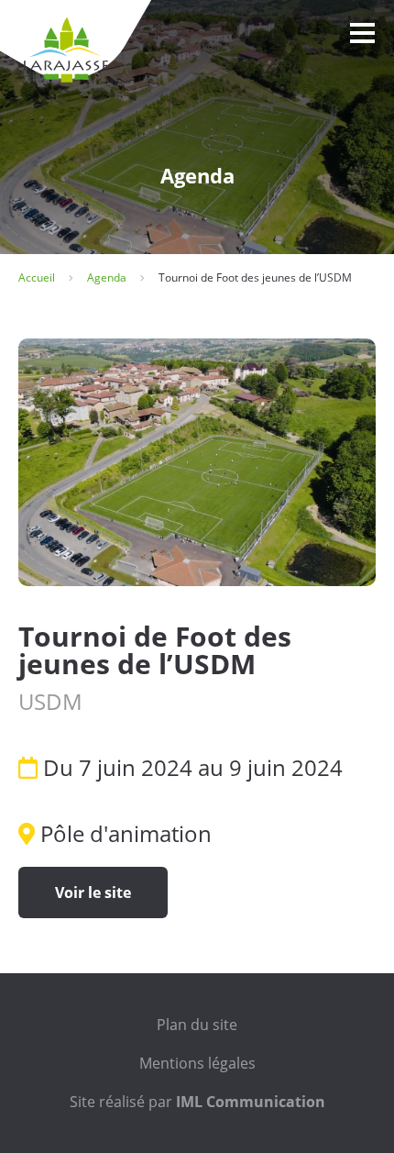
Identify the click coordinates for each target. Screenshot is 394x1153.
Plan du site (197, 1024)
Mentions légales (197, 1063)
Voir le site (93, 892)
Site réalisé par (197, 1102)
